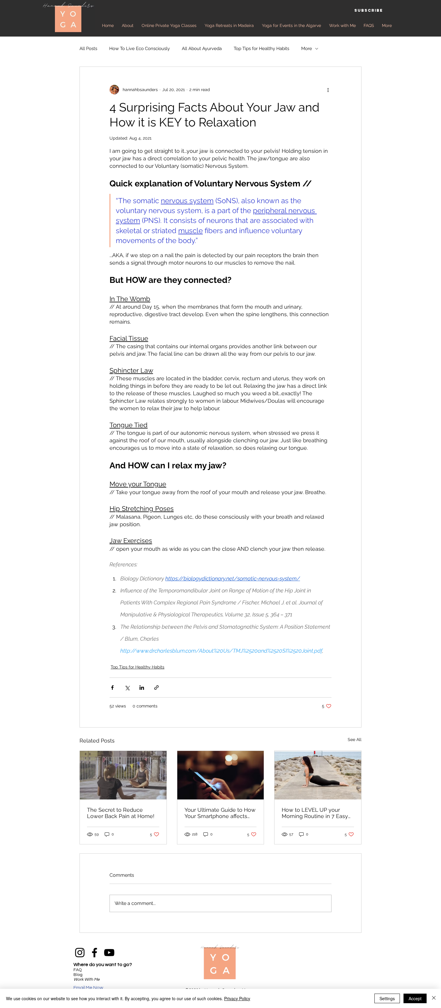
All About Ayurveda (202, 48)
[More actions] (328, 89)
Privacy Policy (237, 998)
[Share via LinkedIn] (142, 687)
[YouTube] (109, 952)
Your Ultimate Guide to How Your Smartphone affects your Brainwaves (220, 813)
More (306, 48)
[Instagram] (80, 952)
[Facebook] (94, 952)
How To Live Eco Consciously (139, 48)
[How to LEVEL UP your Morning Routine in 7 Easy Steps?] (317, 775)
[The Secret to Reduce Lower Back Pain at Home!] (123, 775)
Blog (78, 975)
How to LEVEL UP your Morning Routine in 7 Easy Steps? (315, 813)
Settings (387, 998)
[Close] (433, 998)
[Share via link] (156, 687)
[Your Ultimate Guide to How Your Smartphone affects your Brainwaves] (220, 775)
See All (355, 739)
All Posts (88, 48)
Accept (415, 998)
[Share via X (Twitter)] (127, 687)
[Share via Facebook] (112, 687)
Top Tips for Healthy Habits (261, 48)
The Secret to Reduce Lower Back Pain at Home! (120, 813)
